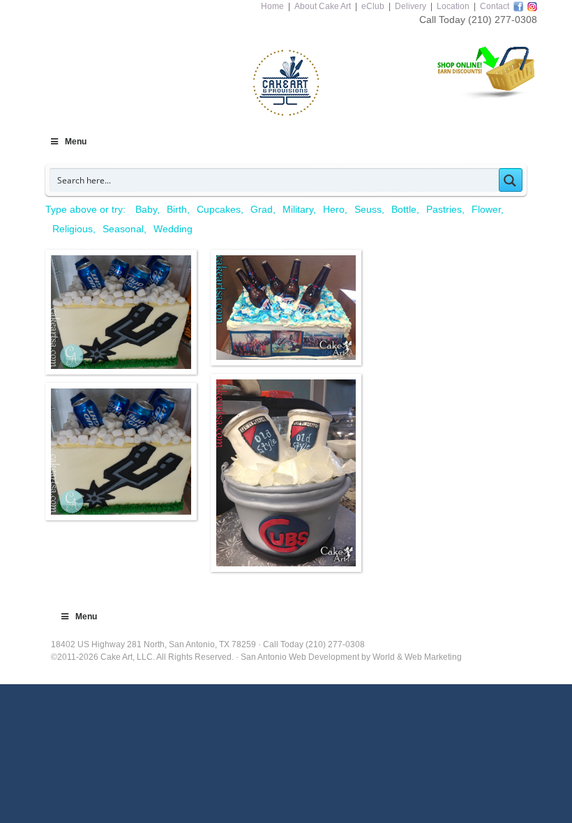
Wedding (173, 228)
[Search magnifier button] (510, 180)
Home (272, 6)
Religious (72, 228)
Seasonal (123, 228)
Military (298, 209)
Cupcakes (219, 209)
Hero (334, 209)
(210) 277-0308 (502, 19)
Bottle (403, 209)
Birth (177, 209)
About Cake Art (322, 6)
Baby (146, 209)
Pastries (444, 209)
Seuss (368, 209)
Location (453, 6)
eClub (372, 6)
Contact (494, 6)
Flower (486, 209)
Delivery (410, 6)
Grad (261, 209)
